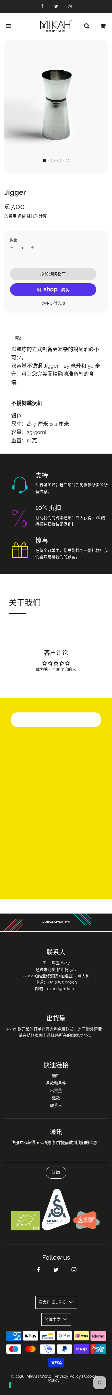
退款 (56, 1098)
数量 (13, 240)
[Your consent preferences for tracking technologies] (10, 1384)
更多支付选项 (53, 303)
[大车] (103, 26)
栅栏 (56, 1075)
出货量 (56, 1090)
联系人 (56, 1105)
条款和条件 (56, 1083)
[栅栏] (86, 26)
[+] (32, 247)
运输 (22, 216)
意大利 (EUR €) (53, 1302)
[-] (12, 247)
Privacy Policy (68, 1376)
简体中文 (53, 1319)
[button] (44, 160)
